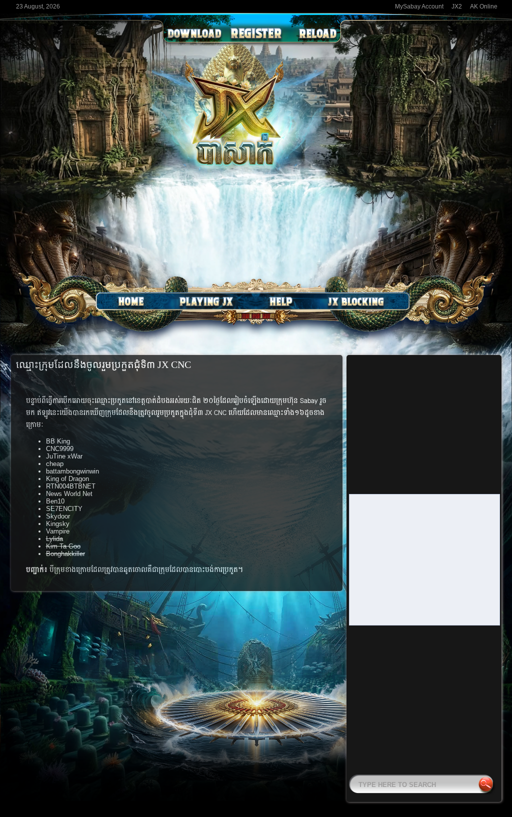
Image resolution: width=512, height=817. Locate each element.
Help (281, 301)
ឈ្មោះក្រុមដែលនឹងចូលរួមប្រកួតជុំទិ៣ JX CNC (103, 364)
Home (131, 301)
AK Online (484, 6)
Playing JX (206, 301)
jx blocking (356, 301)
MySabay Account (419, 6)
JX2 (457, 6)
